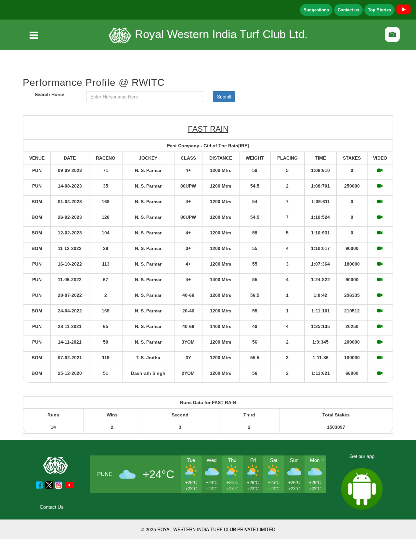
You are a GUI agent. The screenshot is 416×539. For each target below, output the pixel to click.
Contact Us (52, 507)
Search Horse (49, 94)
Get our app (361, 456)
